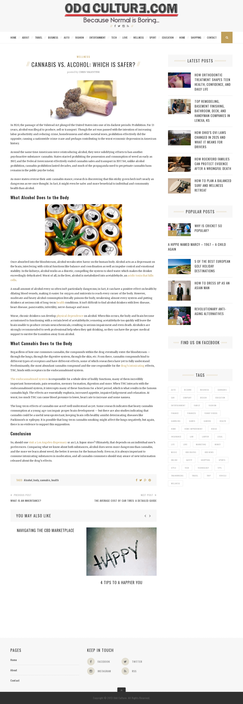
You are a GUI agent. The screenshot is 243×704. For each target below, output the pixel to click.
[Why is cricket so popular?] (179, 225)
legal (220, 436)
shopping (205, 460)
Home (13, 37)
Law (191, 436)
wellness (175, 483)
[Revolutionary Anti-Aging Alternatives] (179, 309)
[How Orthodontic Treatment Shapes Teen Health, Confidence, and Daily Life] (179, 74)
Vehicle (222, 475)
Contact (212, 37)
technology (203, 467)
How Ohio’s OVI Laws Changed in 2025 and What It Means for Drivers (210, 139)
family (197, 405)
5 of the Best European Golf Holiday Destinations (212, 266)
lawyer (205, 436)
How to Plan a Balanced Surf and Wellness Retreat (213, 185)
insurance (176, 436)
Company (187, 397)
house (214, 428)
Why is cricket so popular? (208, 228)
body (36, 480)
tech (187, 467)
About (25, 37)
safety (189, 460)
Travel (38, 37)
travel (195, 475)
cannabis (45, 480)
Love (125, 37)
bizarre (188, 389)
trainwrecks (177, 475)
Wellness (138, 37)
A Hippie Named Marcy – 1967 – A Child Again (197, 247)
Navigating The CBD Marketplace (45, 530)
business (204, 389)
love (185, 444)
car (172, 397)
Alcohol (28, 480)
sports (222, 460)
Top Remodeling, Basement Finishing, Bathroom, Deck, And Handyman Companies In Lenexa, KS (212, 111)
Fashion (79, 37)
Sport (152, 37)
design (203, 397)
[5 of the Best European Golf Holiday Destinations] (179, 261)
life (173, 444)
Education (168, 37)
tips (220, 467)
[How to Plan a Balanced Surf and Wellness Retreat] (179, 180)
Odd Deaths (190, 452)
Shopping (196, 37)
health (60, 302)
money (218, 444)
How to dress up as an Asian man (212, 285)
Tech (114, 37)
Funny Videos (210, 413)
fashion (212, 405)
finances (191, 413)
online (174, 460)
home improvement (194, 428)
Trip (209, 475)
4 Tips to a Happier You (121, 582)
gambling (176, 421)
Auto (66, 37)
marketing (201, 444)
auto (173, 389)
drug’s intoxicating (132, 365)
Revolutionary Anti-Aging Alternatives (210, 311)
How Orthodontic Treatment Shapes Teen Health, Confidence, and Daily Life (213, 82)
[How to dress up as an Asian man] (179, 283)
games (192, 421)
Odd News (209, 452)
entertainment (178, 405)
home (173, 428)
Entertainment (97, 37)
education (220, 397)
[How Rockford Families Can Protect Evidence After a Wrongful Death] (179, 159)
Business (53, 37)
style (173, 467)
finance (175, 413)
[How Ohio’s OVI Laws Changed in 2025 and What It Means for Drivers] (179, 132)
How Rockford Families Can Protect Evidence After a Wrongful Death (213, 164)
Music (174, 452)
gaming (207, 421)
